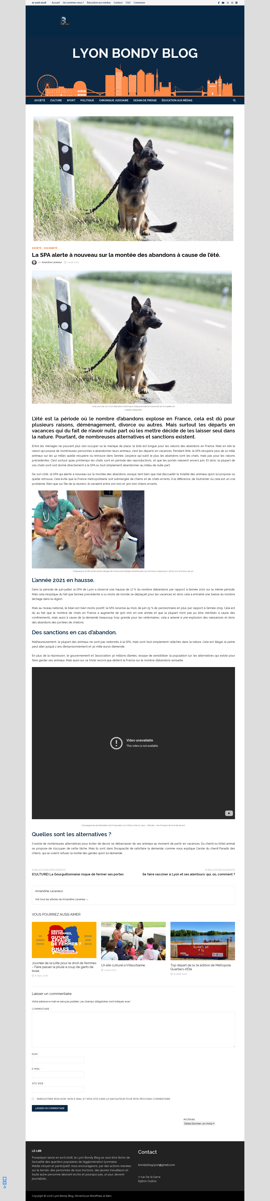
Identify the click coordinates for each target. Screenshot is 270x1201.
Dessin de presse (145, 100)
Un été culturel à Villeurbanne (123, 965)
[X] (228, 2)
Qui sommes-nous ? (73, 2)
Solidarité (50, 248)
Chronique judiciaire (113, 100)
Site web (37, 1083)
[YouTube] (223, 2)
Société (39, 100)
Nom (35, 1054)
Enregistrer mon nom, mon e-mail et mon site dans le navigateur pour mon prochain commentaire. (104, 1099)
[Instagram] (232, 2)
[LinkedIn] (236, 2)
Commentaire (41, 1009)
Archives (189, 1119)
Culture (56, 100)
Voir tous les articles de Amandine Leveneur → (62, 899)
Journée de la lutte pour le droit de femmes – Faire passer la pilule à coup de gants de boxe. (64, 967)
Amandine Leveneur (52, 262)
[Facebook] (219, 2)
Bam (108, 1195)
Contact (118, 2)
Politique (87, 100)
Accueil (56, 2)
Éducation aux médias (99, 2)
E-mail (37, 1069)
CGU (128, 2)
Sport (71, 100)
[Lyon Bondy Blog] (135, 66)
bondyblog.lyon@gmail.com (156, 1165)
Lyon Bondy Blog (63, 1195)
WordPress (96, 1195)
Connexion (139, 2)
